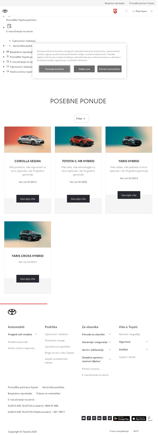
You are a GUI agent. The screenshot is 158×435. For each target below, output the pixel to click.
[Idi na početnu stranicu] (4, 11)
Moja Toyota (141, 11)
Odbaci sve (84, 69)
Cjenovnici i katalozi (56, 334)
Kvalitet (123, 349)
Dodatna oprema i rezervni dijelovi (92, 359)
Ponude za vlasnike (93, 334)
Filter (79, 118)
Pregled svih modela (20, 334)
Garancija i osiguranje (94, 342)
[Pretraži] (126, 11)
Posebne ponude (18, 341)
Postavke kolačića (54, 69)
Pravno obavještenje (119, 431)
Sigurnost (124, 341)
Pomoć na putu (91, 368)
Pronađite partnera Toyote (141, 3)
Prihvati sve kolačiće (109, 69)
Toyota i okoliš (127, 357)
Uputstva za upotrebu (57, 346)
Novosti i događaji (129, 334)
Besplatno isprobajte (114, 3)
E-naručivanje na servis (95, 374)
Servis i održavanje (93, 349)
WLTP (136, 431)
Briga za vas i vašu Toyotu (59, 352)
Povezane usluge (55, 340)
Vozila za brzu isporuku (21, 348)
